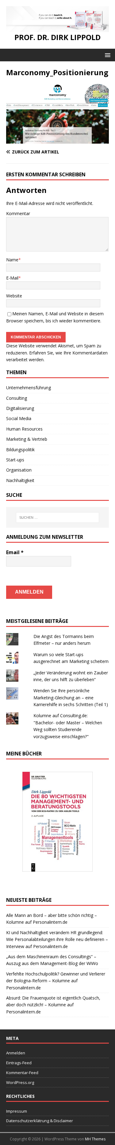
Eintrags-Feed (19, 1062)
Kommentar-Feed (22, 1072)
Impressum (16, 1111)
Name (12, 260)
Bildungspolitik (20, 449)
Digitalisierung (20, 408)
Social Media (18, 418)
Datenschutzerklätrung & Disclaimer (39, 1120)
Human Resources (24, 429)
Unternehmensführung (28, 388)
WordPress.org (20, 1082)
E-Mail (12, 278)
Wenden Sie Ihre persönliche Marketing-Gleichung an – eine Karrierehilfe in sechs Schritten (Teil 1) (70, 697)
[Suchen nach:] (57, 517)
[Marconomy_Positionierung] (57, 140)
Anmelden (15, 1053)
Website (14, 296)
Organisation (19, 470)
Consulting (16, 398)
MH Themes (95, 1139)
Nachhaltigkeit (20, 480)
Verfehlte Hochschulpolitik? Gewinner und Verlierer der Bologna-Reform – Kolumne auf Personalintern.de (55, 981)
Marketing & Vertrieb (26, 439)
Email (15, 552)
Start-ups (15, 460)
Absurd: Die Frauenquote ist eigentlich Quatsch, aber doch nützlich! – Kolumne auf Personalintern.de (53, 1005)
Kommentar (18, 213)
